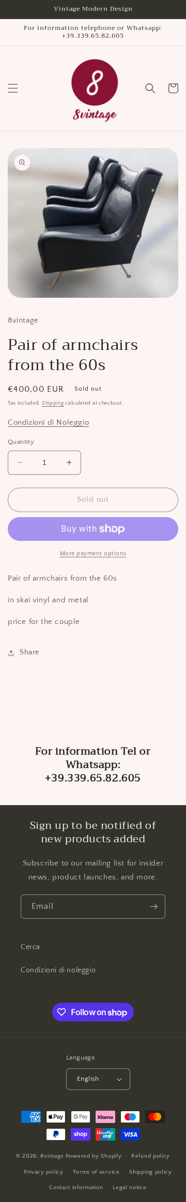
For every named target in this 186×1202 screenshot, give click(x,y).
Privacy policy (44, 1172)
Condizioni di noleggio (58, 970)
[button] (13, 88)
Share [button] (29, 652)
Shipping (53, 403)
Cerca (30, 947)
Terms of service (96, 1172)
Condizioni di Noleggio (48, 422)
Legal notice (129, 1187)
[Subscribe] (153, 906)
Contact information (76, 1187)
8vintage (52, 1156)
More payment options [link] (93, 553)
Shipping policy (150, 1172)
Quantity (21, 441)
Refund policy (150, 1156)
